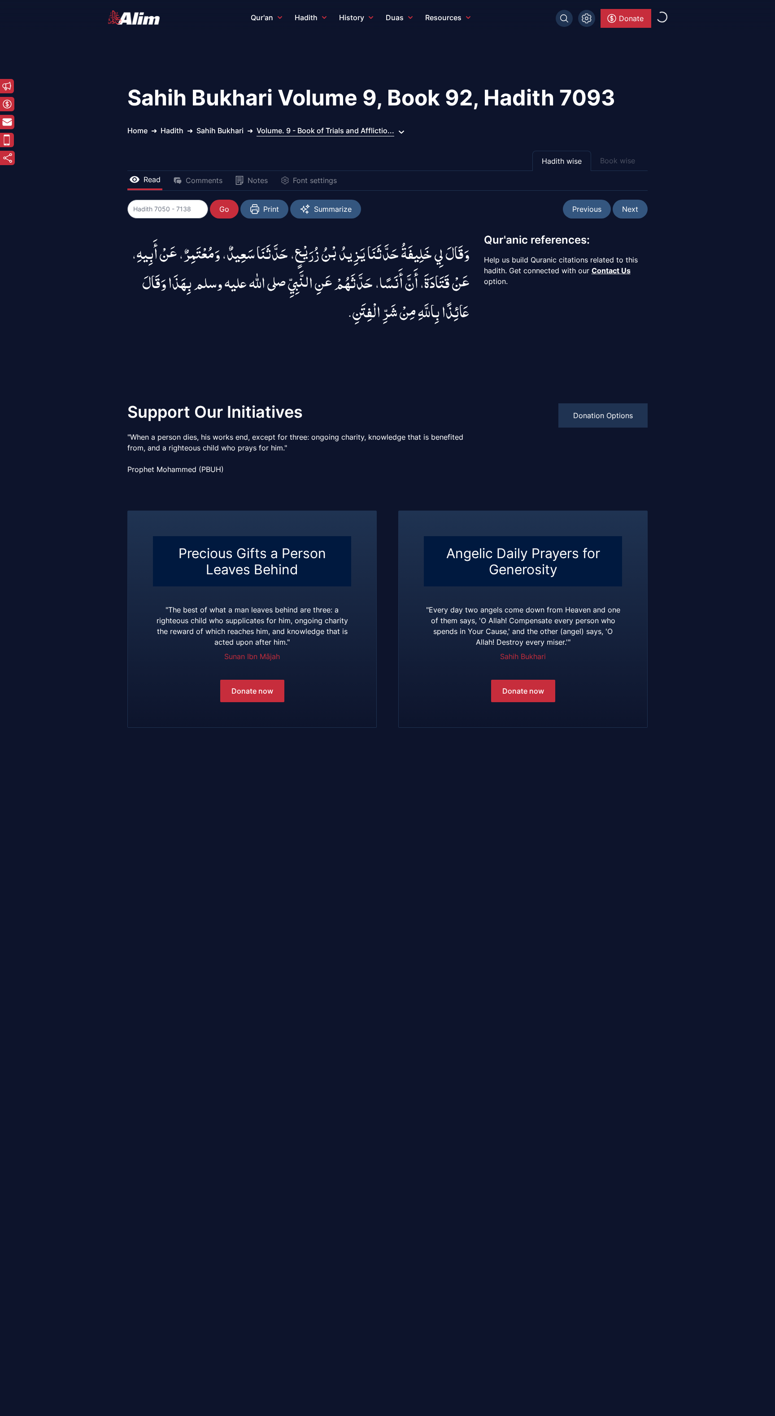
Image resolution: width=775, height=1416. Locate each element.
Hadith (306, 17)
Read (152, 179)
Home (137, 130)
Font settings (315, 180)
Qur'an (262, 17)
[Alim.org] (136, 17)
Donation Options (603, 415)
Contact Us (611, 270)
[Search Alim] (564, 18)
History (351, 17)
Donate (631, 18)
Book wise (617, 160)
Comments (204, 180)
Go (224, 209)
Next (630, 209)
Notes (258, 180)
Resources (443, 17)
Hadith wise (562, 161)
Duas (395, 17)
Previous (586, 209)
